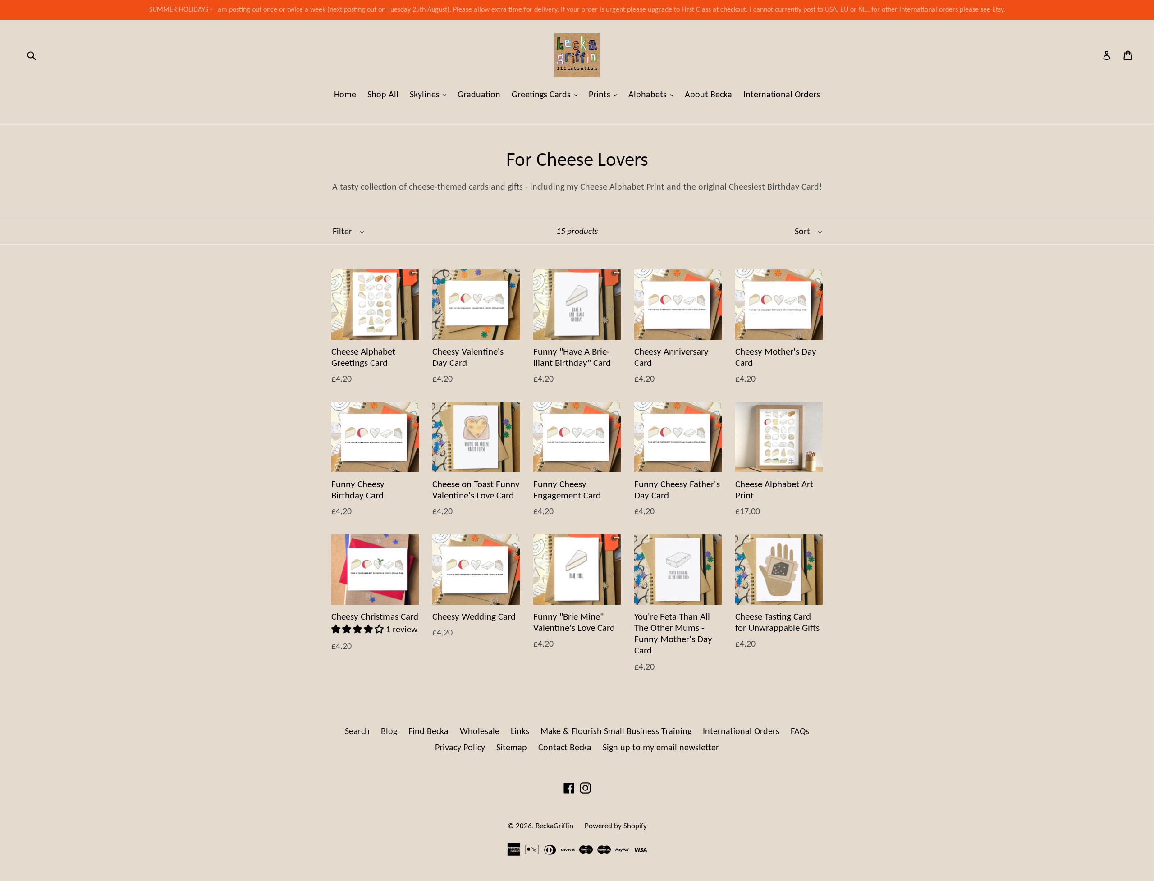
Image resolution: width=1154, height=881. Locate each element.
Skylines (430, 95)
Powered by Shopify (616, 826)
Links (520, 731)
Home (345, 95)
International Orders (781, 95)
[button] (358, 630)
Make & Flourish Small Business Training (615, 731)
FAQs (800, 731)
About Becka (708, 95)
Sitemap (511, 748)
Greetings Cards (547, 95)
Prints (605, 95)
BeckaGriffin (554, 826)
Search (357, 731)
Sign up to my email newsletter (661, 748)
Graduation (479, 95)
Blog (389, 731)
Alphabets (653, 95)
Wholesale (479, 731)
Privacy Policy (460, 748)
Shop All (382, 95)
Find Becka (428, 731)
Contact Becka (564, 748)
